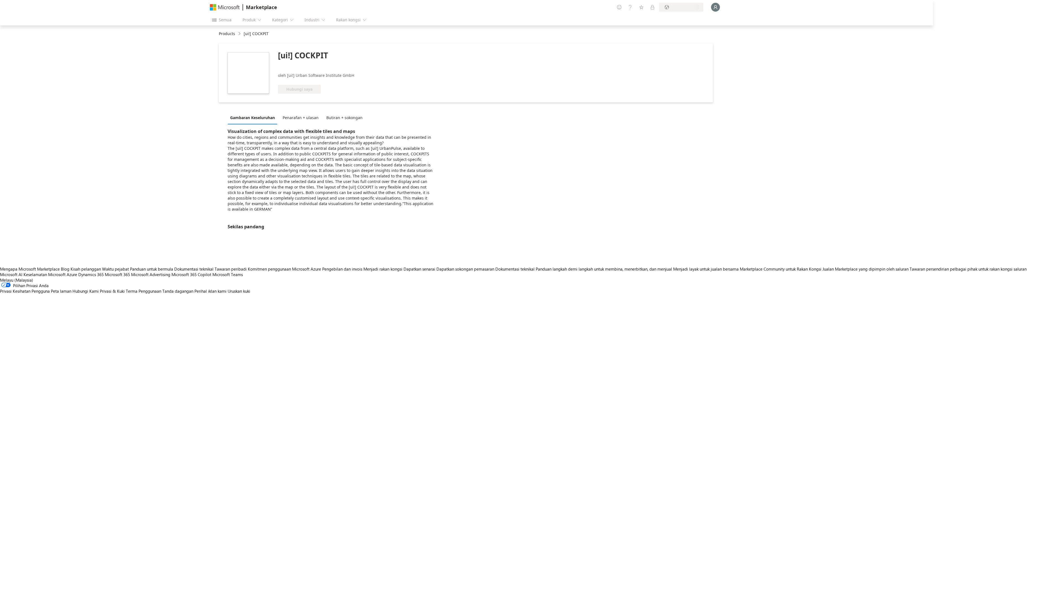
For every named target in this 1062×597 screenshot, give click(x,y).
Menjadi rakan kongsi (382, 269)
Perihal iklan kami (210, 291)
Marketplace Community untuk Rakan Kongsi (780, 269)
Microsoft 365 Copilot (191, 274)
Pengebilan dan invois (342, 269)
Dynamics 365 (91, 274)
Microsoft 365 (117, 274)
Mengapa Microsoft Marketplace (30, 269)
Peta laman (61, 291)
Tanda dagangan (177, 291)
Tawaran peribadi (231, 269)
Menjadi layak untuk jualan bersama (706, 269)
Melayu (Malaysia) (16, 280)
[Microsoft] (225, 7)
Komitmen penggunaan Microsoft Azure (285, 269)
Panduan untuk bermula (151, 269)
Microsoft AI (11, 274)
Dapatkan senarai (419, 269)
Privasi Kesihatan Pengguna (25, 291)
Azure (72, 274)
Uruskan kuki (239, 291)
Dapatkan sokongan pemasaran (465, 269)
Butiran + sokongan (344, 117)
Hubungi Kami (85, 291)
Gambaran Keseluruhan (252, 117)
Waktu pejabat (115, 269)
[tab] (254, 117)
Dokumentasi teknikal (194, 269)
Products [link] (227, 33)
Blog (65, 269)
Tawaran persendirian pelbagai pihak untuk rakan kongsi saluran (968, 269)
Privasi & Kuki (112, 291)
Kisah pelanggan (86, 269)
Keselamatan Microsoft (45, 274)
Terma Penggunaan (143, 291)
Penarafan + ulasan (301, 117)
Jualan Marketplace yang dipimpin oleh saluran (865, 269)
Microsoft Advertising (150, 274)
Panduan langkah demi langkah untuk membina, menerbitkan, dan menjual (604, 269)
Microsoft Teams (227, 274)
